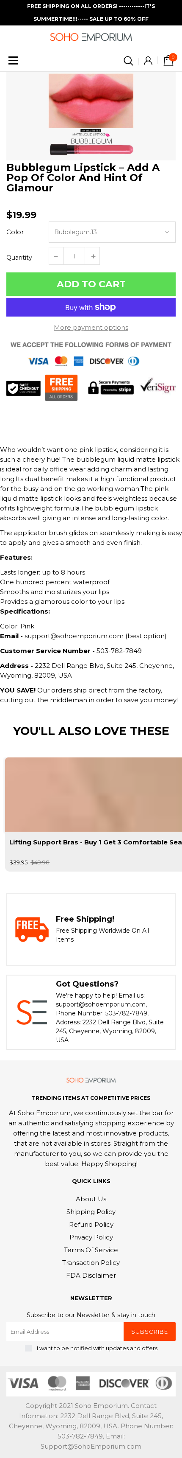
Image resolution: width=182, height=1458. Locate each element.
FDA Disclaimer (91, 1275)
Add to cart (91, 284)
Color (15, 232)
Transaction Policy (91, 1263)
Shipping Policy (91, 1212)
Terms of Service (91, 1250)
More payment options (91, 327)
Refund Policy (91, 1224)
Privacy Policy (91, 1237)
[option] (91, 116)
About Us (91, 1199)
